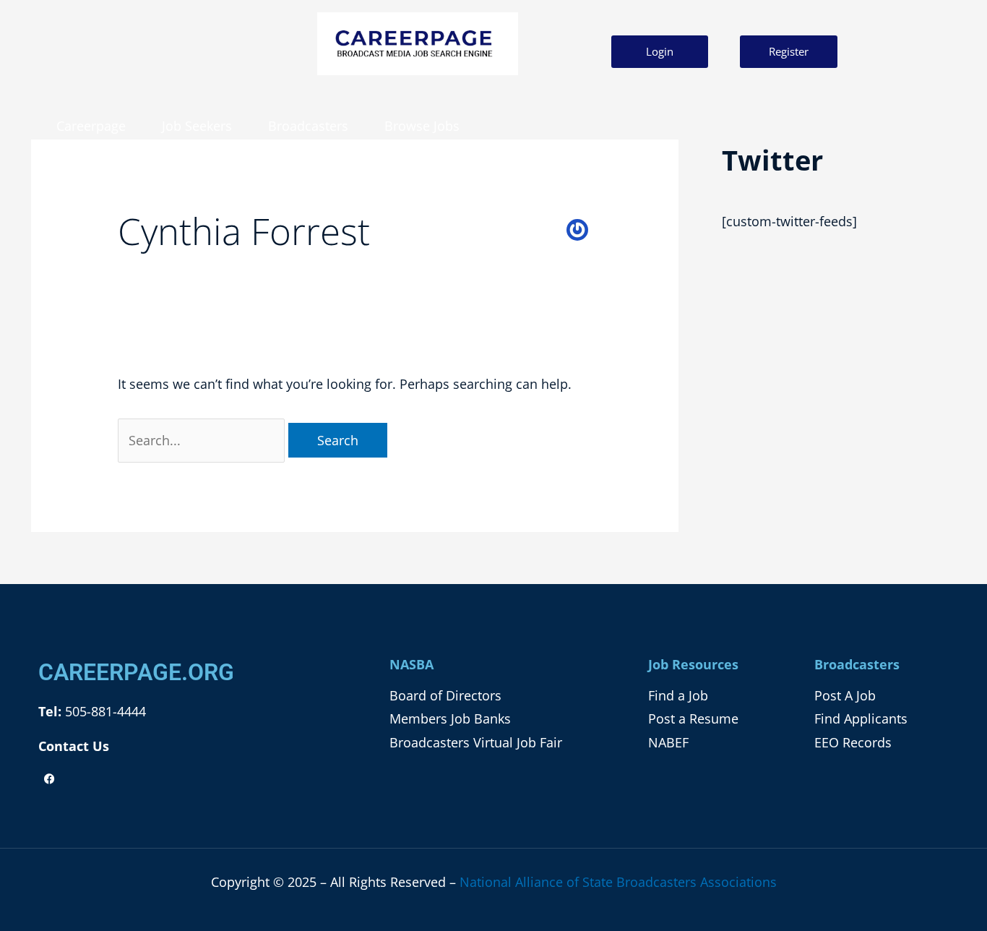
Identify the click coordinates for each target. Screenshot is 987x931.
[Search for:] (203, 440)
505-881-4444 (103, 711)
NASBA (411, 664)
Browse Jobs (422, 125)
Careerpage (91, 125)
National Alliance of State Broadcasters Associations (618, 882)
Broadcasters (308, 125)
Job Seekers (197, 125)
